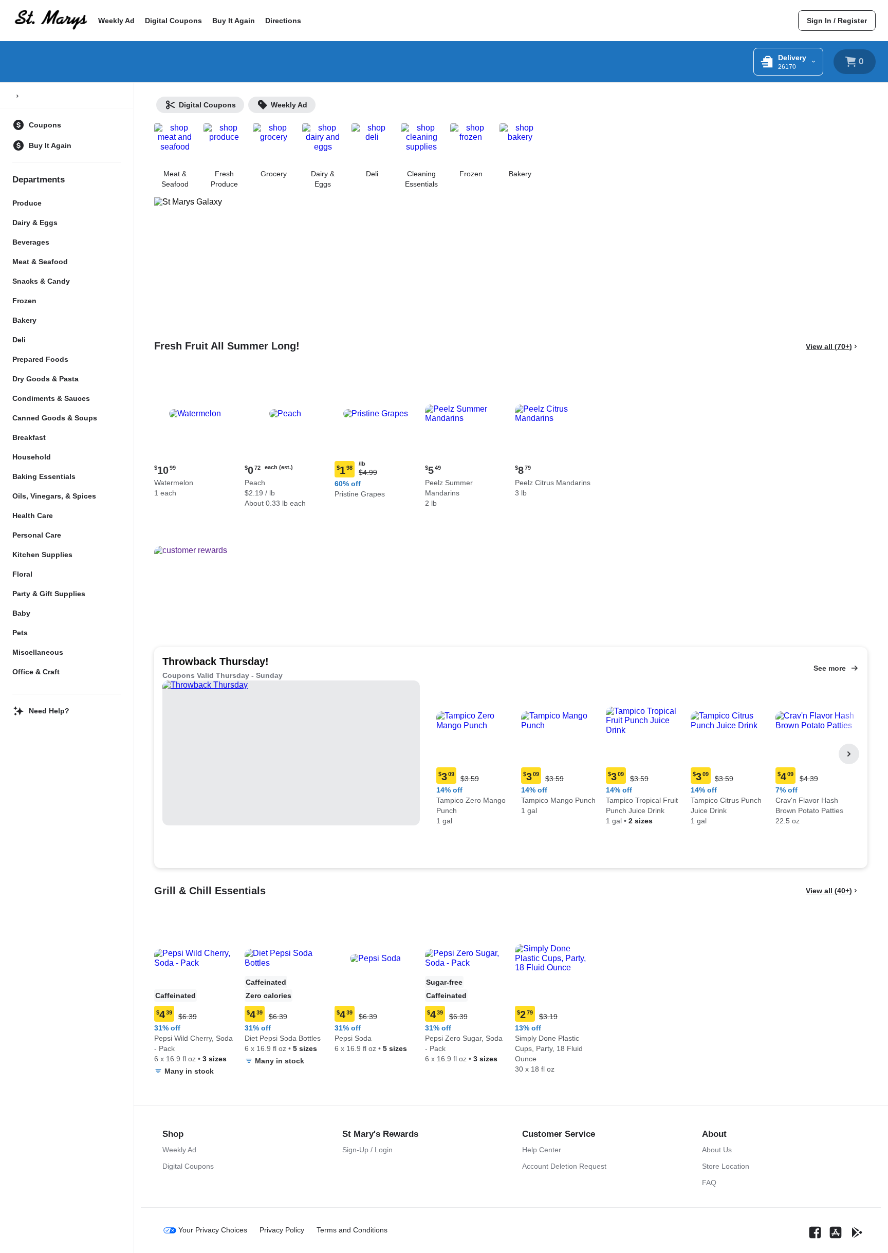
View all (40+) (829, 891)
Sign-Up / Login (367, 1150)
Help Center (541, 1150)
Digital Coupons (173, 20)
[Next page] (849, 754)
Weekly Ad (116, 20)
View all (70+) (829, 346)
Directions (283, 20)
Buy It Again (233, 20)
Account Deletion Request (564, 1166)
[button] (195, 436)
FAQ (709, 1182)
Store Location (725, 1166)
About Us (717, 1150)
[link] (837, 20)
